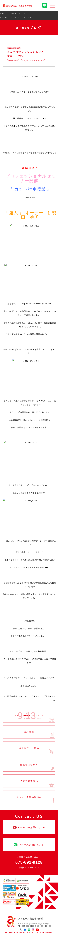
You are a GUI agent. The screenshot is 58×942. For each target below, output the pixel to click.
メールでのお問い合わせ (29, 826)
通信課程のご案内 (29, 748)
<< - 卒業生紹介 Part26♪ (15, 696)
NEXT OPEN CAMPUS (29, 715)
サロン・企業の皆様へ (29, 797)
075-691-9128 (29, 862)
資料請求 (29, 732)
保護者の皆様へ (29, 764)
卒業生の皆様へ (29, 781)
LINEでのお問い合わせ (29, 844)
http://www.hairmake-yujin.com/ (37, 304)
